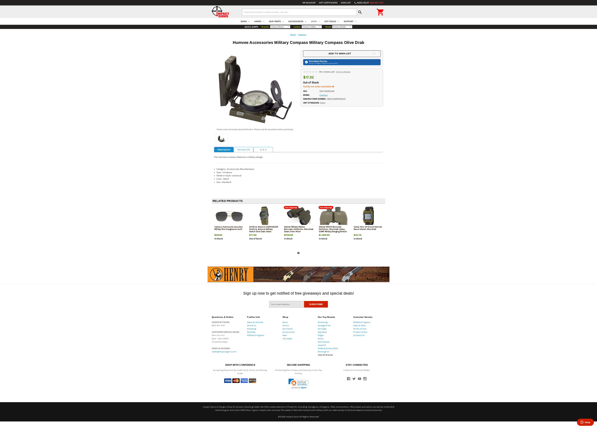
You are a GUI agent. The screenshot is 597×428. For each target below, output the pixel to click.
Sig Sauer (322, 332)
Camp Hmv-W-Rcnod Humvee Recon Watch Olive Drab (368, 228)
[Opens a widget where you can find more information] (585, 422)
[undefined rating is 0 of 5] (310, 72)
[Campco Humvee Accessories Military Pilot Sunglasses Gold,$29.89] (229, 216)
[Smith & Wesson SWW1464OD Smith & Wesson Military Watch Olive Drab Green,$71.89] (264, 216)
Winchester (324, 342)
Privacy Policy (360, 332)
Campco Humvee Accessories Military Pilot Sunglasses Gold (228, 228)
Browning (322, 322)
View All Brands (325, 355)
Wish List (346, 2)
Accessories (295, 21)
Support (348, 21)
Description (224, 149)
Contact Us (359, 335)
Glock (321, 338)
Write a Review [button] (343, 72)
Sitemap (251, 332)
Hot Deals (330, 21)
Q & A (263, 149)
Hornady (322, 328)
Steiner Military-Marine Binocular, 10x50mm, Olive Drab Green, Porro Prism (299, 229)
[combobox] (299, 12)
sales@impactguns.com (224, 351)
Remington (323, 351)
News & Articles (255, 322)
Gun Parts (275, 21)
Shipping (251, 328)
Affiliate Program (255, 335)
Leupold (322, 345)
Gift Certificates (328, 2)
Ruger (321, 335)
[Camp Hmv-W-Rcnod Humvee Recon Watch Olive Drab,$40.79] (368, 216)
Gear (314, 21)
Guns (244, 21)
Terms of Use (359, 328)
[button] (298, 384)
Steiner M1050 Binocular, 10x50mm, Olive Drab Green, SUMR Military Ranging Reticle (333, 229)
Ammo (257, 21)
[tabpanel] (229, 228)
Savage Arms (324, 325)
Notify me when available (317, 86)
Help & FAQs (359, 325)
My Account (309, 2)
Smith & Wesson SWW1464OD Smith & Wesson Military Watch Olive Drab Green (263, 229)
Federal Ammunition (328, 348)
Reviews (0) (243, 149)
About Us (251, 325)
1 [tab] (298, 253)
